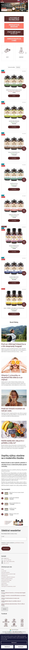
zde (6, 639)
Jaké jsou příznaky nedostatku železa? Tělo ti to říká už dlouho (13, 604)
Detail (14, 95)
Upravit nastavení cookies (17, 633)
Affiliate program (4, 585)
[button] (26, 53)
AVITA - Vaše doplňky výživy (9, 561)
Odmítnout (7, 647)
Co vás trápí (3, 571)
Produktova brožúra (5, 581)
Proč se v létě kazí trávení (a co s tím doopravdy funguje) (13, 592)
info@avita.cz (6, 558)
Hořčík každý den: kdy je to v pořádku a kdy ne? (11, 601)
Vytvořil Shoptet (15, 629)
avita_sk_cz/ (6, 563)
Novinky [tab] (18, 67)
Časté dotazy (4, 583)
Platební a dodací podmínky (7, 578)
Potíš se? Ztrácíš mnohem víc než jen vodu (10, 598)
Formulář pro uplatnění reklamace (8, 577)
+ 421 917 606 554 (7, 560)
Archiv (4, 609)
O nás (2, 569)
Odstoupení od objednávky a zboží (8, 586)
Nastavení (14, 642)
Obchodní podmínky (5, 572)
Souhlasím (20, 647)
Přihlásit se (6, 548)
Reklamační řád (4, 575)
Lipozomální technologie (6, 580)
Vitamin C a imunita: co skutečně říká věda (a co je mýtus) (13, 595)
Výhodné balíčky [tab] (11, 67)
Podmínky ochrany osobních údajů (8, 574)
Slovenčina (18, 2)
